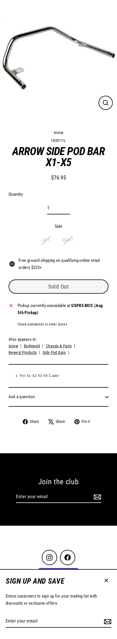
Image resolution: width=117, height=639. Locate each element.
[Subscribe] (106, 621)
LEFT (46, 240)
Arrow (58, 132)
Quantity (16, 194)
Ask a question (22, 396)
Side (58, 226)
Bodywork (32, 346)
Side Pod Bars (54, 352)
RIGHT (67, 240)
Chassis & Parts (59, 346)
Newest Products (23, 352)
